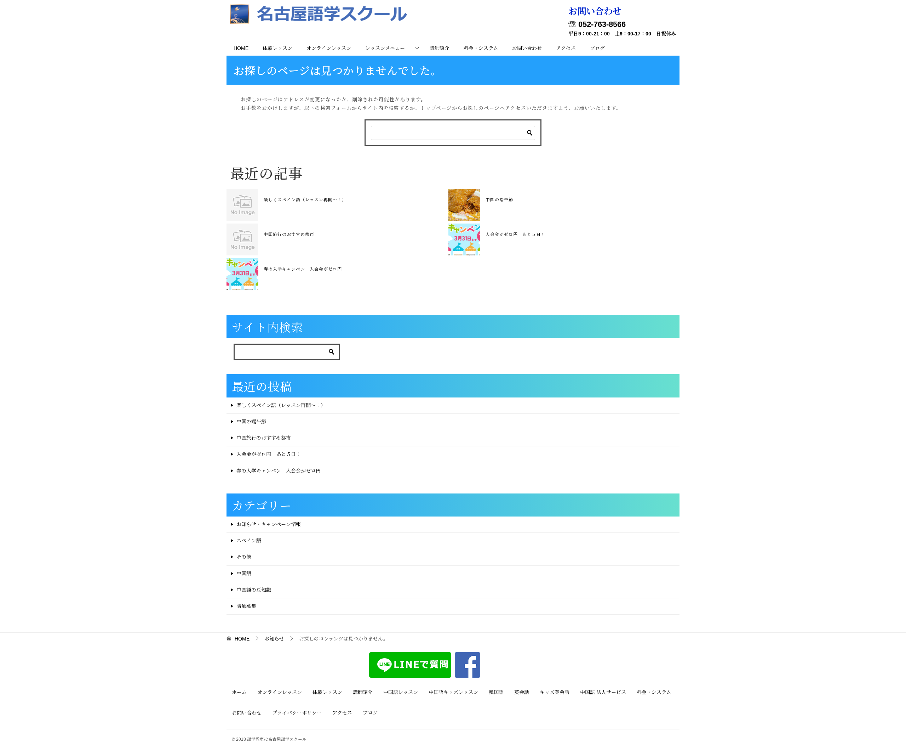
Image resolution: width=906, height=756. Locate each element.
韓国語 (496, 692)
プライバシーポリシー (297, 713)
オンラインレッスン (328, 48)
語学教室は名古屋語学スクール (276, 739)
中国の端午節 (499, 199)
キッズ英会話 (554, 692)
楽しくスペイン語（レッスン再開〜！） (305, 199)
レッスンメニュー (385, 48)
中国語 (243, 573)
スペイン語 (248, 540)
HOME (241, 48)
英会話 (521, 692)
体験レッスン (277, 48)
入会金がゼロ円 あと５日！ (515, 234)
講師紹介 (439, 48)
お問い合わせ (527, 48)
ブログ (597, 48)
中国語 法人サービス (603, 692)
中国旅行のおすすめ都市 (289, 234)
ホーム (239, 692)
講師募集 (246, 606)
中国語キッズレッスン (453, 692)
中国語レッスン (400, 692)
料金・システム (481, 48)
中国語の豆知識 (253, 590)
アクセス (566, 48)
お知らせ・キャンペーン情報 (268, 524)
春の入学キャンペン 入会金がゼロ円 (303, 269)
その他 (243, 557)
